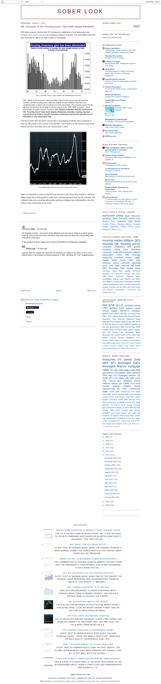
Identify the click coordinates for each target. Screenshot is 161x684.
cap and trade (121, 287)
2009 (107, 505)
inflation (129, 240)
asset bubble (124, 279)
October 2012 (110, 465)
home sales (126, 260)
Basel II (119, 343)
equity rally (123, 378)
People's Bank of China (112, 330)
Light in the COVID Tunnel (114, 127)
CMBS (126, 383)
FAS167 (120, 346)
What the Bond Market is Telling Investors (88, 644)
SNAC (123, 348)
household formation (113, 257)
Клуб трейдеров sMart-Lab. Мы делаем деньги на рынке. (119, 149)
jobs (138, 260)
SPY (138, 421)
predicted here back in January (33, 35)
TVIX (133, 424)
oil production (117, 274)
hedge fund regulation (122, 340)
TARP (111, 340)
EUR (105, 375)
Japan (115, 218)
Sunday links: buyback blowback (117, 97)
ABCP (114, 418)
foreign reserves (109, 287)
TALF (110, 316)
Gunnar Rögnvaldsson (115, 155)
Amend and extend (128, 421)
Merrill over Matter (113, 106)
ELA (124, 343)
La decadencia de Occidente (117, 169)
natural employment (111, 284)
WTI (113, 363)
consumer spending (130, 263)
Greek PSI (130, 402)
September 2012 (111, 469)
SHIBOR (127, 324)
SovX (118, 410)
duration (125, 410)
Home (58, 291)
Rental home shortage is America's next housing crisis (88, 530)
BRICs (130, 227)
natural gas (115, 381)
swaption (119, 424)
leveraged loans (129, 363)
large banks (128, 330)
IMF (133, 322)
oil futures (114, 416)
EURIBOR (121, 418)
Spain (127, 216)
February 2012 (111, 494)
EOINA (131, 348)
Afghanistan (107, 229)
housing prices (130, 243)
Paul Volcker (130, 346)
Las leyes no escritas (113, 171)
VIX (111, 370)
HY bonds (125, 359)
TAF (127, 348)
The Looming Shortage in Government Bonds (88, 630)
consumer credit (110, 252)
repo (110, 375)
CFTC (128, 335)
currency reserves (109, 346)
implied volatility (122, 386)
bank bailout (114, 314)
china (119, 215)
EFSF (138, 338)
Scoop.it (29, 321)
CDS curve (127, 424)
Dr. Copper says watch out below (88, 602)
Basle (138, 332)
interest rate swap (128, 413)
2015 (107, 444)
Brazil (137, 221)
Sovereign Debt (117, 268)
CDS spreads (129, 399)
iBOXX (117, 426)
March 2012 (110, 490)
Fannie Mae (130, 327)
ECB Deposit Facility (132, 316)
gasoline (136, 373)
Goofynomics (111, 163)
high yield (118, 370)
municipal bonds (116, 399)
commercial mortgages (116, 402)
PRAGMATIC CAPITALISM (116, 120)
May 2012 (109, 483)
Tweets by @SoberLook (112, 37)
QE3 (137, 240)
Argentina (121, 221)
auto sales (135, 279)
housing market (113, 240)
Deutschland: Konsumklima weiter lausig (120, 176)
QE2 (105, 268)
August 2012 (110, 472)
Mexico (114, 229)
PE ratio (132, 418)
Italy (138, 218)
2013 (107, 451)
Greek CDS (114, 392)
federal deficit (118, 316)
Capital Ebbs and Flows (115, 100)
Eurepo (122, 397)
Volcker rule (117, 332)
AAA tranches (134, 408)
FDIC (134, 335)
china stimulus (125, 252)
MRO (138, 327)
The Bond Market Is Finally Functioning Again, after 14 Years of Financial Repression (119, 73)
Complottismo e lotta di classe (116, 165)
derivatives (129, 332)
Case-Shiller (131, 290)
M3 (139, 282)
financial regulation (126, 319)
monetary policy (111, 263)
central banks (119, 335)
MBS (138, 370)
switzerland (114, 227)
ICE (127, 343)
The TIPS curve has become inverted (88, 616)
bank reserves (122, 265)
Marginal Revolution (114, 56)
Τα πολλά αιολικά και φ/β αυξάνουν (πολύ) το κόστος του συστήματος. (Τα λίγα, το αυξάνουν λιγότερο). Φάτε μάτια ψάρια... (121, 201)
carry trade (131, 287)
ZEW (113, 292)
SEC (138, 335)
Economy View (111, 131)
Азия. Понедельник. (112, 152)
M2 (109, 332)
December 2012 (111, 458)
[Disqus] (58, 255)
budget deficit (110, 260)
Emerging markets (124, 224)
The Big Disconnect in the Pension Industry (88, 573)
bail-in (138, 346)
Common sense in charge (114, 58)
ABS (105, 363)
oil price (126, 408)
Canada (106, 224)
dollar (129, 373)
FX (127, 418)
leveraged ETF (114, 421)
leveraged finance (114, 366)
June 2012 (109, 479)
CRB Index (108, 276)
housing (108, 243)
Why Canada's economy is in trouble (88, 587)
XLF (114, 426)
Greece (131, 218)
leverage (136, 255)
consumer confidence (114, 247)
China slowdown (131, 249)
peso (114, 424)
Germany (123, 218)
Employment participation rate (125, 282)
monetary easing (111, 249)
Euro (132, 383)
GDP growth (133, 247)
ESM (121, 314)
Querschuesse (111, 174)
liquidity (137, 394)
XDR (110, 426)
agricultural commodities (114, 373)
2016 (107, 441)
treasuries (109, 359)
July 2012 (109, 476)
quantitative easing (110, 279)
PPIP (135, 348)
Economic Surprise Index (128, 276)
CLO (115, 375)
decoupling (136, 284)
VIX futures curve (117, 405)
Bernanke (106, 335)
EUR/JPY (106, 413)
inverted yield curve (132, 274)
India (130, 221)
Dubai (119, 229)
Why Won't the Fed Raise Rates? (88, 544)
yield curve (108, 265)
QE (116, 243)
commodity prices (110, 394)
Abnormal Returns (113, 95)
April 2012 (109, 486)
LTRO (105, 308)
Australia (136, 224)
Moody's (106, 340)
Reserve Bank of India (114, 324)
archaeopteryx (111, 197)
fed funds (135, 265)
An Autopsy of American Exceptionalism (119, 122)
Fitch (132, 340)
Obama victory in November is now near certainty (88, 559)
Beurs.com (109, 180)
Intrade (128, 284)
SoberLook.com (29, 213)
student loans (133, 268)
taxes (122, 284)
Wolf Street (110, 69)
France (106, 221)
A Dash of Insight (112, 61)
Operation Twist (109, 319)
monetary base (109, 271)
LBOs (112, 410)
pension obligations (126, 338)
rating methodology (109, 348)
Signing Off (109, 102)
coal (116, 397)
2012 (107, 455)
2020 (107, 437)
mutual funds (108, 397)
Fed (105, 305)
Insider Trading (134, 343)
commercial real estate (130, 392)
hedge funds (129, 370)
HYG (138, 399)
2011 (107, 502)
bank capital (124, 271)
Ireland (105, 227)
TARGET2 (124, 311)
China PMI (123, 255)
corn (116, 378)
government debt (117, 327)
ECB (111, 305)
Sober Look (80, 11)
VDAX (107, 426)
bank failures (108, 282)
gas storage (135, 410)
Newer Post (25, 291)
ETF (104, 381)
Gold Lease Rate (127, 416)
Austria (137, 227)
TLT (104, 426)
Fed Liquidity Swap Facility (121, 322)
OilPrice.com (110, 136)
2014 (107, 448)
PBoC (105, 316)
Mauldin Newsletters (114, 125)
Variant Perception (113, 87)
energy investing (133, 405)
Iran (113, 221)
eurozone (109, 215)
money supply (133, 257)
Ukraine (123, 227)
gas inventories (109, 408)
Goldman (127, 381)
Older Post (91, 291)
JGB (104, 402)
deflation (114, 308)
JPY (111, 378)
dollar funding (111, 343)
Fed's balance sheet (129, 308)
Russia (112, 224)
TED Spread (107, 424)
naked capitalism (112, 48)
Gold (137, 359)
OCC (118, 348)
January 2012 (110, 497)
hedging (118, 408)
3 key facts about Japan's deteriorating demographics (88, 659)
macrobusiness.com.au (115, 79)
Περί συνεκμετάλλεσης (113, 133)
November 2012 (111, 462)
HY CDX (122, 389)
